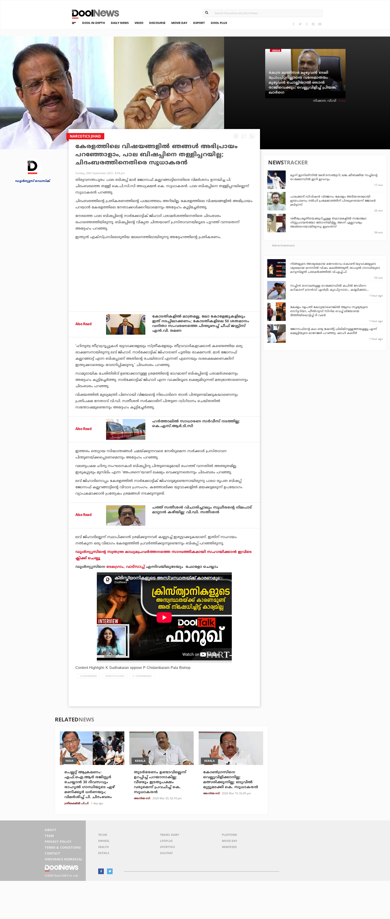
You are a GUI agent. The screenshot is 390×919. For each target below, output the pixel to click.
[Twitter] (300, 24)
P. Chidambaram (142, 675)
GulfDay (166, 853)
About (50, 830)
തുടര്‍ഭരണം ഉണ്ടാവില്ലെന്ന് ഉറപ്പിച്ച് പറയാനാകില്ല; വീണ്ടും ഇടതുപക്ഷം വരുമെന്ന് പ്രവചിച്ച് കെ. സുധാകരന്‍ (160, 782)
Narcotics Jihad (114, 675)
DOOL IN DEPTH (93, 23)
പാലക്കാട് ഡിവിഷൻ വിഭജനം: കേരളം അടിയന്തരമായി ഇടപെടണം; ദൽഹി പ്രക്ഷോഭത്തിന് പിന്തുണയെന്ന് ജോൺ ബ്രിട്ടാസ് (333, 201)
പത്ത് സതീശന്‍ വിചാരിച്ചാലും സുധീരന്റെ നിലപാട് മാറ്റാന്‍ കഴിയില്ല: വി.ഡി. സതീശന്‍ (202, 510)
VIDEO (139, 23)
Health (103, 847)
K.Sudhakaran (88, 675)
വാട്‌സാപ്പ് (135, 567)
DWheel (104, 841)
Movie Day (229, 841)
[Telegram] (313, 24)
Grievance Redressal (63, 859)
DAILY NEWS (120, 23)
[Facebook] (293, 24)
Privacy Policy (58, 841)
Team (49, 836)
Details (103, 853)
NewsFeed (229, 847)
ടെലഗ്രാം (115, 567)
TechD (102, 835)
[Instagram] (306, 24)
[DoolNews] (93, 13)
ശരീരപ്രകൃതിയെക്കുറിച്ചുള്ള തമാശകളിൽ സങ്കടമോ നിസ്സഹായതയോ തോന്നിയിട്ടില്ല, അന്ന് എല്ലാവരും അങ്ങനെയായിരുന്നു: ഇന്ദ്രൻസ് (328, 223)
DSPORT (199, 23)
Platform (229, 835)
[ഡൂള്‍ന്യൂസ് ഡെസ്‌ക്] (32, 167)
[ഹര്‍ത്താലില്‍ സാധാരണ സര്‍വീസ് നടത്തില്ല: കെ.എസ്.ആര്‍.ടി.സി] (125, 429)
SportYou (167, 847)
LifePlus (166, 841)
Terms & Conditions (63, 847)
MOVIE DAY (179, 23)
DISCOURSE (157, 23)
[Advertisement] (164, 288)
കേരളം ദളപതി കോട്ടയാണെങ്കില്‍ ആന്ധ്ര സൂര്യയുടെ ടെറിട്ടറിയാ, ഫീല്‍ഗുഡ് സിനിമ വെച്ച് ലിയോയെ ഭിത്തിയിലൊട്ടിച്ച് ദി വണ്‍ (329, 311)
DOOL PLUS (219, 23)
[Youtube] (320, 24)
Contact (52, 853)
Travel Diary (169, 835)
